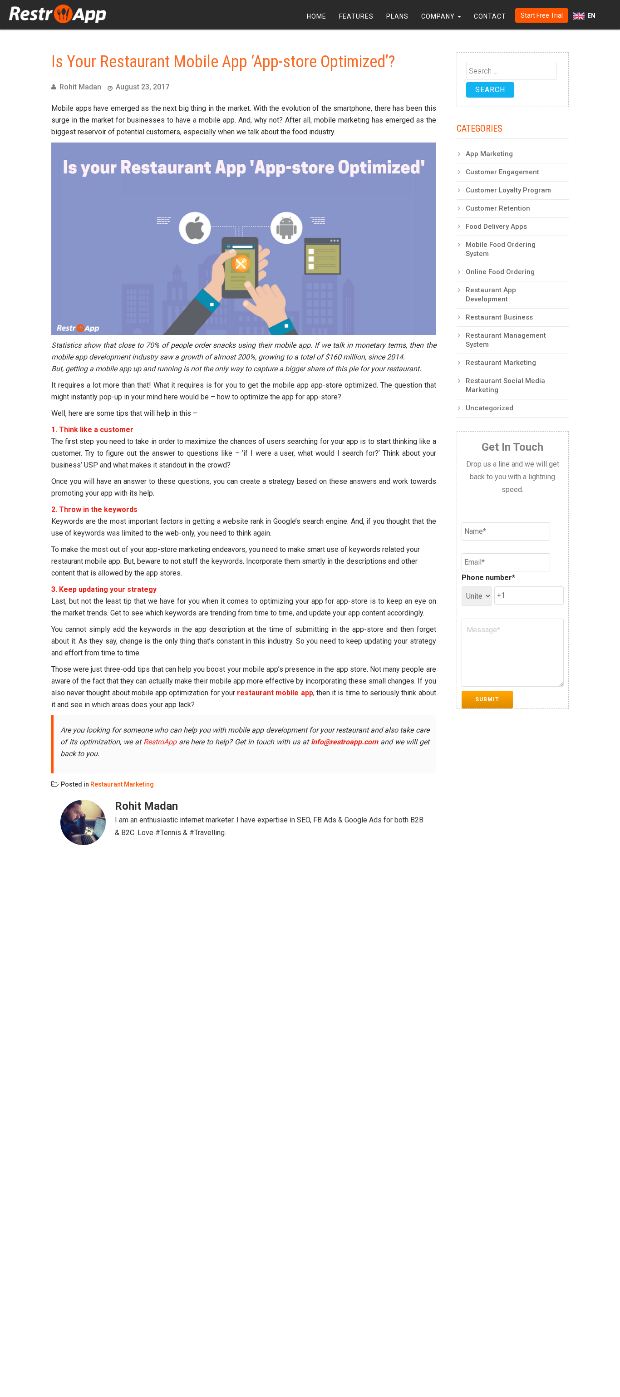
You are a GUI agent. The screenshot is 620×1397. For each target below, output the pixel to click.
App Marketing (489, 154)
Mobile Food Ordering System (501, 249)
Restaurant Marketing (122, 784)
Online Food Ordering (500, 272)
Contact (490, 16)
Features (356, 16)
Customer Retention (498, 208)
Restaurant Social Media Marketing (505, 385)
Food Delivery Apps (496, 226)
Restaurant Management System (506, 340)
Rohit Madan (80, 87)
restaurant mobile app (275, 693)
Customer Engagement (502, 172)
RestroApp (160, 742)
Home (316, 16)
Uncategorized (489, 408)
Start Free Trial (542, 15)
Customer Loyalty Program (508, 190)
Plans (397, 16)
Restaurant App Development (491, 294)
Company (439, 16)
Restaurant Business (499, 317)
